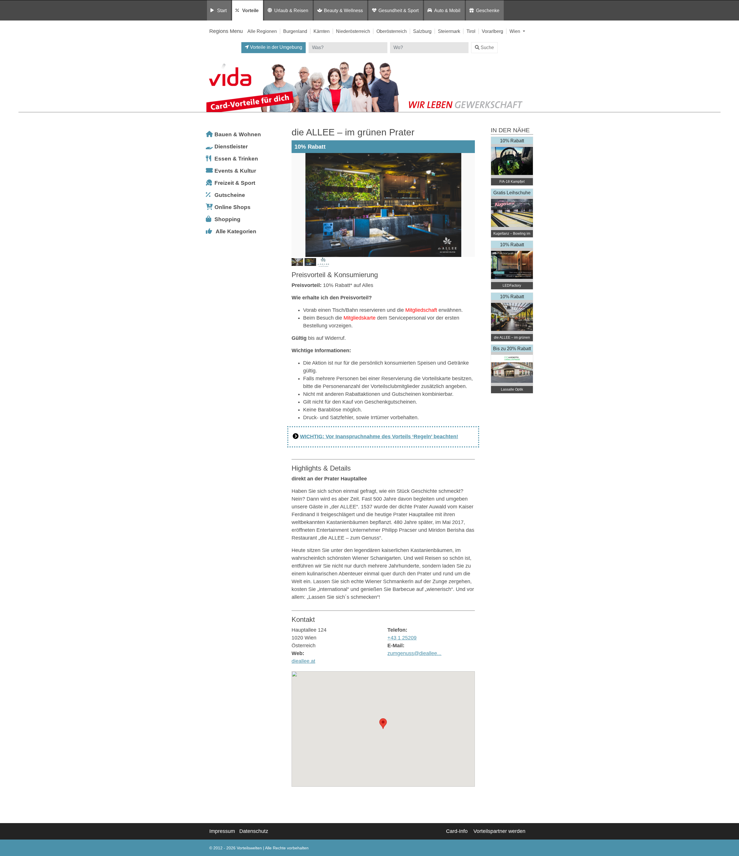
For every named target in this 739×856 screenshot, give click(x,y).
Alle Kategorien (236, 231)
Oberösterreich (391, 31)
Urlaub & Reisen (291, 10)
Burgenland (295, 31)
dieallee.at (303, 661)
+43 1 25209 (402, 638)
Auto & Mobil (447, 10)
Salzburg (422, 31)
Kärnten (321, 31)
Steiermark (449, 31)
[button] (383, 723)
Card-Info (457, 831)
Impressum (222, 831)
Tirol (470, 31)
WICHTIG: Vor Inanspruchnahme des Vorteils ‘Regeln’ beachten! (379, 436)
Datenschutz (253, 831)
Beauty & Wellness (343, 10)
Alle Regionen (262, 31)
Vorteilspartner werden (499, 831)
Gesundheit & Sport (398, 10)
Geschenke (487, 10)
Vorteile (250, 10)
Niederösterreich (353, 31)
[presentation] (297, 205)
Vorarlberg (492, 31)
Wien (515, 31)
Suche (487, 47)
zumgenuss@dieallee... (414, 653)
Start (222, 10)
